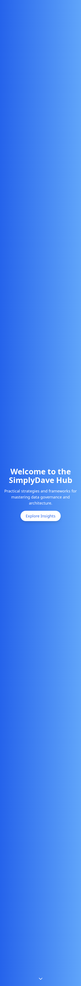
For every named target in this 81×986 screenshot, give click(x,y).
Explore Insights (41, 516)
